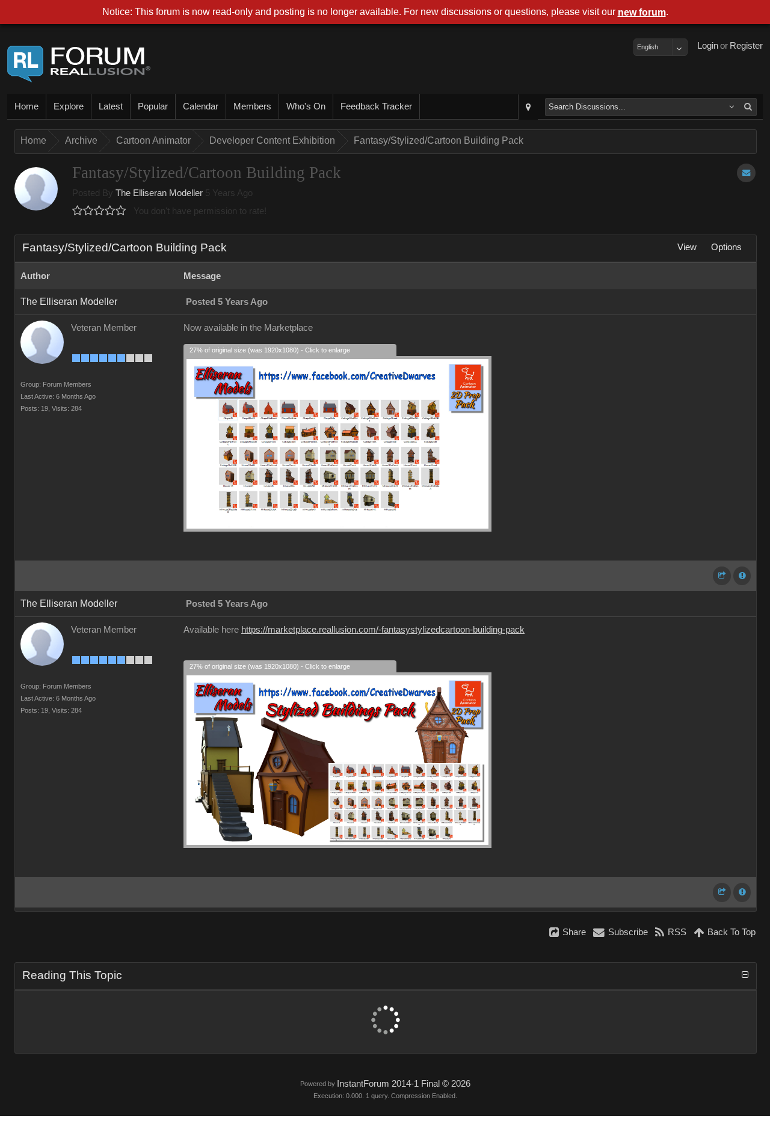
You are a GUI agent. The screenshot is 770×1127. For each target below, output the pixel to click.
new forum (642, 12)
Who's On (305, 106)
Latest (111, 106)
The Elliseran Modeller (159, 193)
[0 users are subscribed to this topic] (746, 173)
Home (26, 106)
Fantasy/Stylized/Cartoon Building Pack (438, 140)
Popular (153, 106)
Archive (81, 140)
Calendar (200, 106)
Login (707, 46)
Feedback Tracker (376, 106)
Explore (69, 106)
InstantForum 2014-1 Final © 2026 (403, 1084)
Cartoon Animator (153, 140)
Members (252, 106)
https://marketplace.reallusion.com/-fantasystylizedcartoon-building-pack (383, 629)
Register (746, 46)
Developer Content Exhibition (272, 140)
